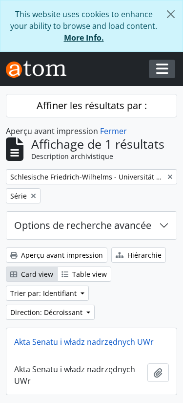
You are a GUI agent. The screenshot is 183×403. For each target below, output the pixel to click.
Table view (88, 274)
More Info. (84, 37)
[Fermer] (171, 14)
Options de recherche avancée (82, 225)
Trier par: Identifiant (44, 293)
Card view (36, 274)
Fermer (113, 131)
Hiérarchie (143, 255)
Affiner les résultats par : (92, 105)
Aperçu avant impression (61, 255)
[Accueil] (40, 69)
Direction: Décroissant (47, 312)
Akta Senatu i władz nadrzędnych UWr (84, 341)
